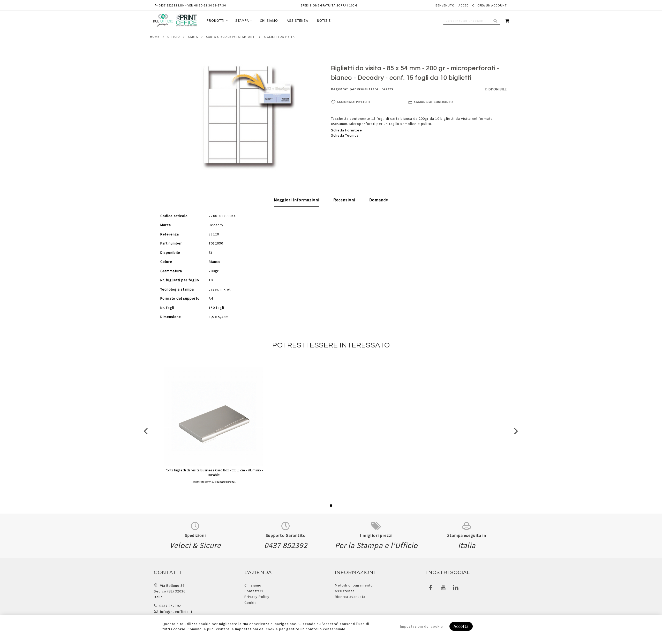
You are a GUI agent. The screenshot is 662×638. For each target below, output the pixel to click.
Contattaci (253, 591)
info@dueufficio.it (176, 611)
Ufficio (173, 37)
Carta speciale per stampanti (231, 37)
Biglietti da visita (279, 37)
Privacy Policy (256, 596)
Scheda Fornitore (346, 130)
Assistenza (345, 591)
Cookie (250, 602)
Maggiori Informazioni (296, 199)
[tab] (296, 200)
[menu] (269, 20)
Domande (378, 199)
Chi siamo (252, 585)
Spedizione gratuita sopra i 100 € (329, 5)
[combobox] (471, 21)
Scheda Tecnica (345, 135)
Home (154, 37)
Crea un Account (492, 5)
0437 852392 (170, 605)
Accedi (464, 5)
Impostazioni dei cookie (421, 626)
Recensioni (344, 199)
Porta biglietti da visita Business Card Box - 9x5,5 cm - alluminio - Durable (214, 472)
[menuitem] (217, 20)
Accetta (461, 626)
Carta (193, 37)
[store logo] (175, 20)
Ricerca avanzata (350, 596)
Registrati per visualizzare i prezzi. (362, 89)
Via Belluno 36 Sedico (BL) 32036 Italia (169, 591)
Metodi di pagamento (354, 585)
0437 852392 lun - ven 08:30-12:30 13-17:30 (192, 5)
